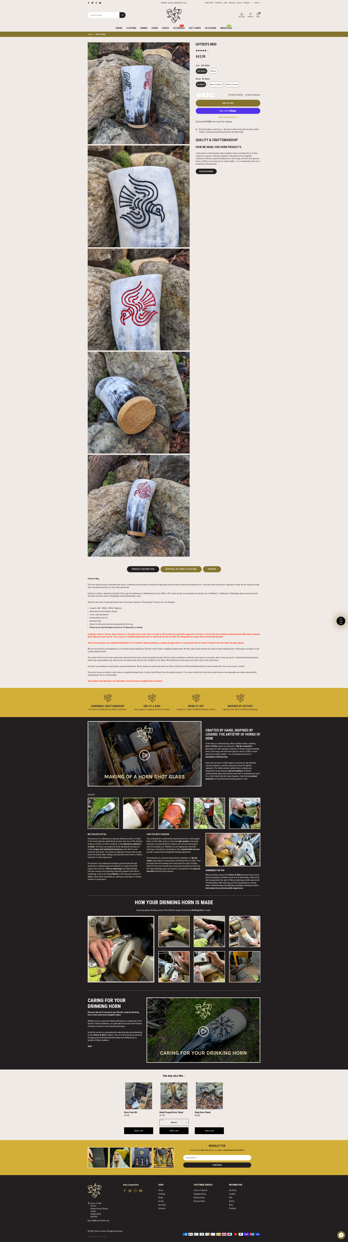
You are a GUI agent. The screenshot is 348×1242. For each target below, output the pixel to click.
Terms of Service (200, 1190)
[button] (258, 15)
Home (90, 34)
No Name (201, 84)
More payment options (228, 117)
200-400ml (201, 71)
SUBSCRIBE (217, 1165)
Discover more (206, 171)
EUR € (257, 3)
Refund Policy (199, 1198)
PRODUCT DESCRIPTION (143, 569)
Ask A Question (253, 95)
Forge (155, 28)
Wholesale (226, 27)
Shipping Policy (200, 1194)
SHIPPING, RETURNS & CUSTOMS (181, 569)
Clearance (179, 27)
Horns (119, 28)
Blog (239, 3)
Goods (165, 28)
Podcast (246, 3)
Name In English (215, 84)
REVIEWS (212, 569)
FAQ (225, 3)
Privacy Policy (199, 1201)
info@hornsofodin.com (100, 1221)
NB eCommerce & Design (97, 1237)
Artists (232, 3)
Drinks (143, 28)
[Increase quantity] (212, 95)
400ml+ (213, 71)
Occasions (210, 28)
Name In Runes (232, 84)
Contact (218, 3)
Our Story (209, 3)
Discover (161, 1208)
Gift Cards (195, 28)
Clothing (131, 28)
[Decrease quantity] (198, 95)
